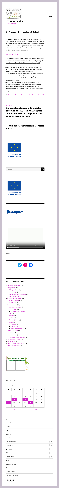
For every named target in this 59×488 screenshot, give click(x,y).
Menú (50, 16)
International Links (15, 296)
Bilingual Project (14, 290)
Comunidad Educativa (14, 298)
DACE (10, 313)
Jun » (36, 409)
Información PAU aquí (12, 54)
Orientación (12, 324)
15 (25, 399)
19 (8, 402)
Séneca (8, 426)
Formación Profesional (14, 339)
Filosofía (11, 318)
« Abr (13, 409)
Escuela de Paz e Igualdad (18, 311)
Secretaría (12, 302)
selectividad (38, 94)
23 (30, 402)
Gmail (7, 430)
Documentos (10, 456)
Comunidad (9, 449)
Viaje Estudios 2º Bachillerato (16, 343)
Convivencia (12, 309)
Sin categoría (27, 94)
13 (14, 399)
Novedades (12, 335)
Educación (9, 453)
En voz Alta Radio (12, 330)
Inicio (7, 419)
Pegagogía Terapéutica (17, 328)
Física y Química (14, 320)
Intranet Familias (11, 464)
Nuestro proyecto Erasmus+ (17, 337)
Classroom (9, 434)
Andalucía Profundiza (13, 285)
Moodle (8, 438)
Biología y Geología (15, 307)
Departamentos (12, 305)
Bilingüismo (11, 287)
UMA (43, 94)
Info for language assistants (17, 294)
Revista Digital (10, 471)
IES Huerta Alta (14, 21)
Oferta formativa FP (12, 475)
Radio (7, 460)
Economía (12, 315)
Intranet (8, 423)
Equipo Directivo (14, 300)
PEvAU (33, 94)
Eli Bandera (11, 94)
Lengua (11, 322)
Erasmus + (10, 333)
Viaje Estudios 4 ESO (13, 345)
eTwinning (12, 292)
